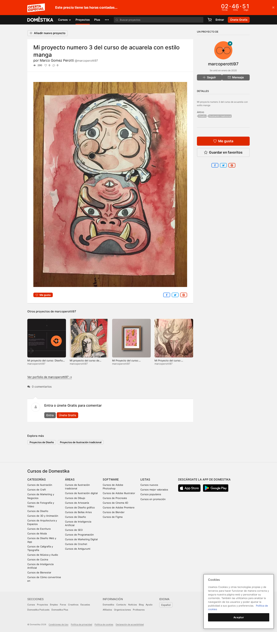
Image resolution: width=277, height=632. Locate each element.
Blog (141, 604)
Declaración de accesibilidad (130, 624)
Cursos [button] (63, 19)
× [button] (273, 7)
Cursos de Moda (37, 533)
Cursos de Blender (114, 512)
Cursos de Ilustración (39, 484)
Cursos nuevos (149, 484)
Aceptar (238, 617)
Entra (50, 415)
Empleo (54, 604)
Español (166, 604)
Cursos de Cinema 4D (115, 502)
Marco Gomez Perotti (69, 60)
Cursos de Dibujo (75, 498)
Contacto (121, 604)
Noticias (132, 604)
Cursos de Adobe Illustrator (119, 493)
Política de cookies (104, 624)
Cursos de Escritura (39, 528)
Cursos (31, 604)
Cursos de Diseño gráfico (80, 507)
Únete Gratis (67, 415)
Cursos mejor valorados (154, 489)
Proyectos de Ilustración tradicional (80, 442)
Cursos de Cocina (37, 559)
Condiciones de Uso (58, 624)
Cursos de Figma (112, 516)
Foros (63, 604)
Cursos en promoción (153, 499)
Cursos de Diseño (37, 511)
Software (111, 479)
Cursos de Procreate (115, 498)
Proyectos (83, 19)
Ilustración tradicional (220, 116)
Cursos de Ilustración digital (81, 493)
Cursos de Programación (79, 534)
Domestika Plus (59, 609)
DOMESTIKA (40, 19)
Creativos (73, 604)
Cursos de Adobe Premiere (119, 507)
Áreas (70, 479)
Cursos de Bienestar (39, 572)
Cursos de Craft (36, 489)
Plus (97, 19)
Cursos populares (150, 494)
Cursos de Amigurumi (77, 548)
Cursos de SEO (74, 529)
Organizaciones (122, 609)
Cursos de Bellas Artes (78, 512)
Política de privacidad (81, 624)
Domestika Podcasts (38, 609)
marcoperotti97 (65, 311)
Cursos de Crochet (76, 544)
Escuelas (85, 604)
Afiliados (107, 609)
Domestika (108, 604)
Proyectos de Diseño (42, 442)
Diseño (202, 116)
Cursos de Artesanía (77, 502)
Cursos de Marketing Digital (81, 539)
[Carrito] (210, 19)
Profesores (139, 609)
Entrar (220, 19)
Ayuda (149, 604)
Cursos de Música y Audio (42, 554)
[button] (107, 19)
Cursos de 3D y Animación (42, 515)
